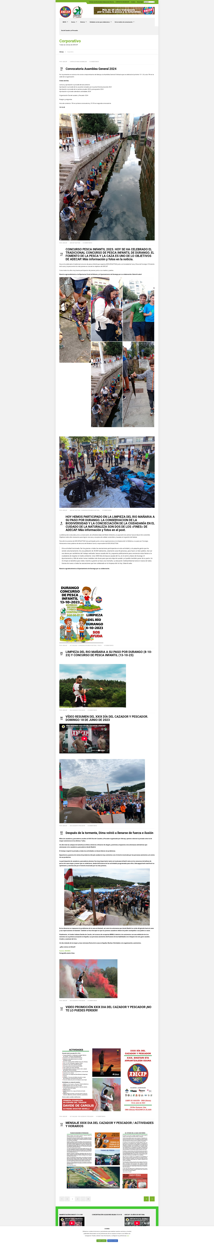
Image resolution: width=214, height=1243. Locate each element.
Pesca (99, 645)
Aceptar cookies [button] (101, 1240)
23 (88, 1199)
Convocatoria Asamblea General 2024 (91, 69)
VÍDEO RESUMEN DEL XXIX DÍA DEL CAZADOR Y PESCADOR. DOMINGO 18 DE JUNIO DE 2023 (107, 718)
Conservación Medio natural (90, 510)
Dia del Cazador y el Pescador (69, 30)
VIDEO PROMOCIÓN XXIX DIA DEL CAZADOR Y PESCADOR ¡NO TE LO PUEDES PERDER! (108, 1008)
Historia (82, 22)
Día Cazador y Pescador (77, 710)
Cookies (133, 2)
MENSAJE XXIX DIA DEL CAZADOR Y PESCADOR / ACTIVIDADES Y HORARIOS (110, 1124)
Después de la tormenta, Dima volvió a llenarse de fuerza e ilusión (109, 833)
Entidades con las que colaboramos (100, 22)
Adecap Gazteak (75, 243)
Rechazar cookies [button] (112, 1240)
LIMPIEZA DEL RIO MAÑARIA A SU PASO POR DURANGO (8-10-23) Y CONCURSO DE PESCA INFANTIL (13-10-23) (109, 653)
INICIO (64, 22)
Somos (73, 22)
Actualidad (73, 645)
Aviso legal (140, 2)
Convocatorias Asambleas (78, 61)
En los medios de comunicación (123, 22)
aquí (128, 1235)
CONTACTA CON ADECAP (122, 2)
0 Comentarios (94, 61)
